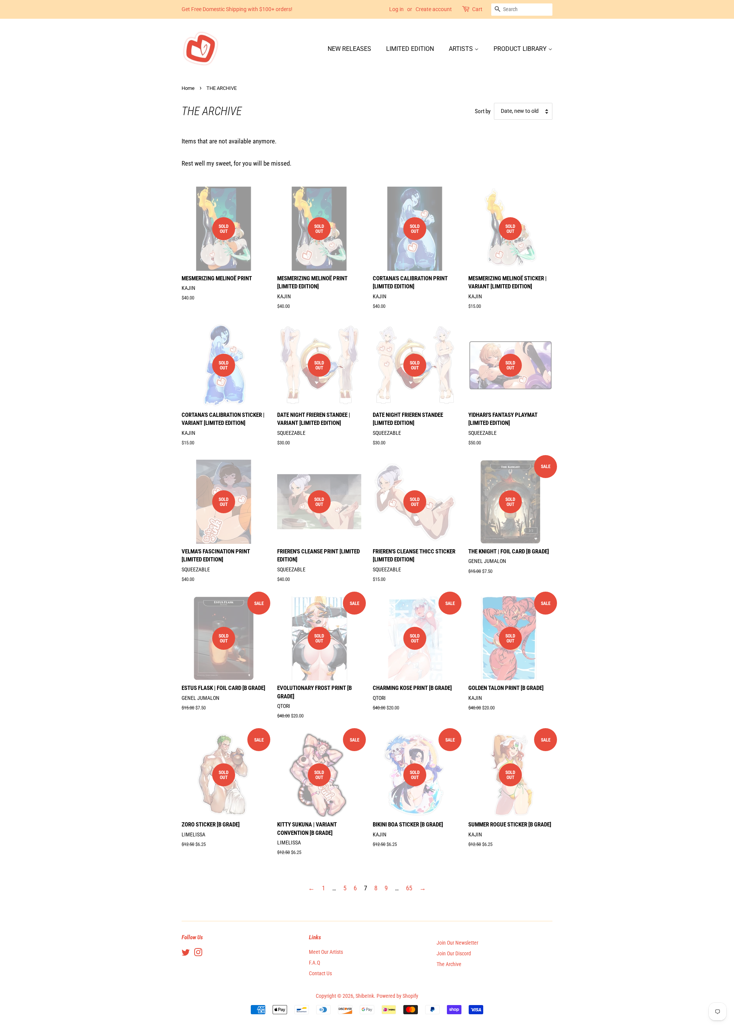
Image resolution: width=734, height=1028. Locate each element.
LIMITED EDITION (410, 48)
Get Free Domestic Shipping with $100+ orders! (237, 9)
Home (188, 88)
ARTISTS (461, 48)
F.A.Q (314, 963)
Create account (434, 9)
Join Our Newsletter (457, 943)
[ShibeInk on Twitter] (186, 954)
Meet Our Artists (326, 952)
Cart (477, 9)
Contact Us (320, 973)
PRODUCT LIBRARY (521, 48)
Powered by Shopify (397, 996)
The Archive (449, 964)
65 (409, 888)
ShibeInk (365, 996)
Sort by (482, 111)
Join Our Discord (454, 953)
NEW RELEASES (349, 48)
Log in (396, 9)
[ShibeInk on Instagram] (198, 954)
